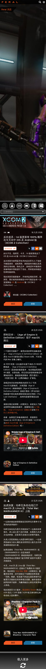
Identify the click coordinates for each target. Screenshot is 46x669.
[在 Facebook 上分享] (33, 248)
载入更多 (23, 659)
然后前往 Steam (29, 590)
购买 (13, 304)
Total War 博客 (21, 571)
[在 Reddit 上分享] (37, 248)
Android (20, 282)
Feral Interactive (9, 2)
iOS (13, 282)
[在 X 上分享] (29, 248)
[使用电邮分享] (40, 248)
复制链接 (8, 248)
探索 (33, 304)
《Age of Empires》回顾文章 (19, 410)
